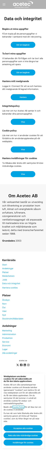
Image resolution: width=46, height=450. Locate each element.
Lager (5, 349)
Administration (9, 334)
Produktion (7, 338)
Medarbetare (8, 276)
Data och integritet (11, 283)
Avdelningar (7, 268)
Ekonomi (6, 345)
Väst (4, 311)
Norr (4, 304)
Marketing (7, 330)
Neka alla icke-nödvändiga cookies (23, 435)
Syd (4, 315)
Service (5, 342)
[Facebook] (21, 365)
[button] (23, 174)
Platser (5, 272)
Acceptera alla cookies (23, 428)
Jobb (4, 280)
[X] (17, 365)
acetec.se (23, 360)
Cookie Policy (18, 407)
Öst (4, 307)
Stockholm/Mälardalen (12, 318)
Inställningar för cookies (23, 442)
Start (4, 265)
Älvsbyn (6, 300)
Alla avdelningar (9, 353)
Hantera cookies (10, 287)
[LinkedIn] (25, 365)
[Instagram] (28, 365)
